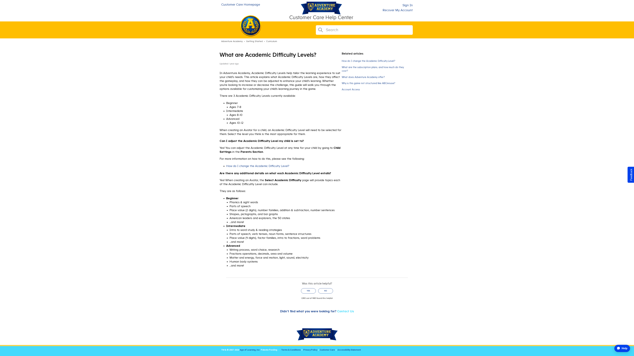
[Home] (321, 13)
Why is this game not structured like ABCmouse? (368, 83)
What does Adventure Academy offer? (363, 77)
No (325, 291)
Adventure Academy (232, 41)
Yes (308, 291)
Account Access (351, 89)
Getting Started (254, 41)
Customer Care (327, 350)
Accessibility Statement (349, 350)
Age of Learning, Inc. (250, 350)
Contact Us (345, 311)
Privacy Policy (310, 350)
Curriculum (271, 41)
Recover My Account (398, 10)
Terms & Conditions (291, 350)
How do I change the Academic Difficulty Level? (257, 166)
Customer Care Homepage (240, 4)
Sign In (408, 5)
